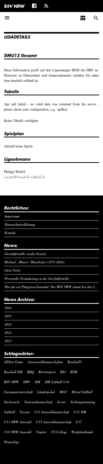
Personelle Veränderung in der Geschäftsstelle (36, 278)
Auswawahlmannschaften (45, 361)
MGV (63, 391)
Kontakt (10, 232)
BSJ (63, 371)
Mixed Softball (82, 391)
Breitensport (47, 371)
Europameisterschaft (18, 391)
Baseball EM (13, 371)
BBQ (30, 371)
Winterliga (11, 441)
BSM (73, 371)
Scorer (61, 401)
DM (37, 381)
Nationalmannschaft (38, 401)
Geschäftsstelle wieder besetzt (25, 253)
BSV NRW (14, 6)
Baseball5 (75, 361)
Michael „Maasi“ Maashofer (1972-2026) (34, 262)
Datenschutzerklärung (19, 224)
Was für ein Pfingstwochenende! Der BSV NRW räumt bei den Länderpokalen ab (52, 286)
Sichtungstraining (82, 401)
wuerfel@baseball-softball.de (24, 176)
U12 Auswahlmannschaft (51, 411)
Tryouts (25, 411)
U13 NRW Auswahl (18, 421)
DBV (26, 381)
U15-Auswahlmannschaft (53, 421)
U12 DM (80, 411)
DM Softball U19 (57, 381)
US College (59, 431)
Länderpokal (46, 391)
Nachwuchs (12, 401)
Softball (9, 411)
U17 (79, 421)
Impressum (12, 216)
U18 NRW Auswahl (18, 431)
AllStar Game (13, 361)
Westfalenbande (82, 431)
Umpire (41, 431)
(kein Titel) (12, 270)
